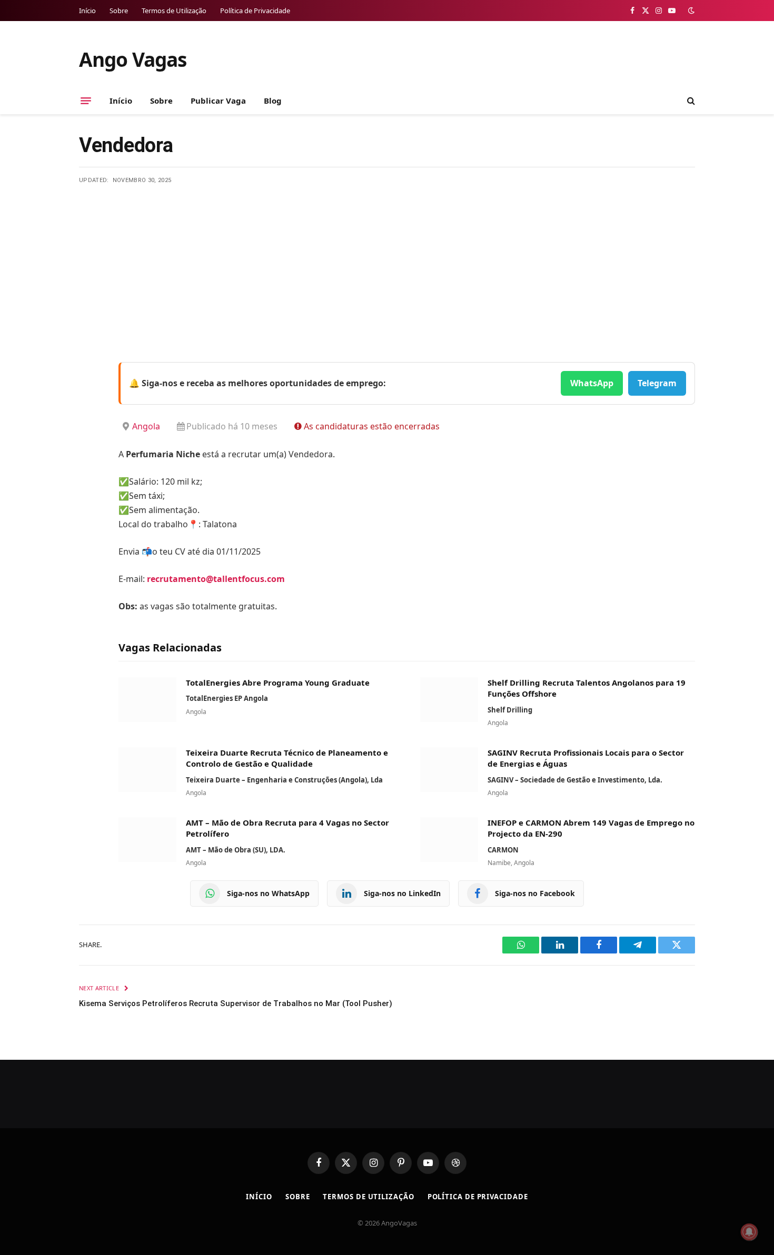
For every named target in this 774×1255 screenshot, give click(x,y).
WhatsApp (591, 383)
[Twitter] (89, 423)
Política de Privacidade (255, 10)
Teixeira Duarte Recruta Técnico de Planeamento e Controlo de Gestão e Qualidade (287, 758)
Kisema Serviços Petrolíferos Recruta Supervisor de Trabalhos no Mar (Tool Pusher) (235, 1003)
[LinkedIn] (89, 450)
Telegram (657, 383)
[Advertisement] (387, 264)
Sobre (119, 10)
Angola (146, 426)
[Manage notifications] (749, 1231)
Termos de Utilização (174, 10)
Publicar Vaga (218, 100)
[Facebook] (89, 396)
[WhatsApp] (89, 504)
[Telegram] (89, 477)
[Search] (690, 101)
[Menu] (86, 100)
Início (87, 10)
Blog (273, 100)
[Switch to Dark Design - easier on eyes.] (690, 10)
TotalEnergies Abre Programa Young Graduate (278, 682)
